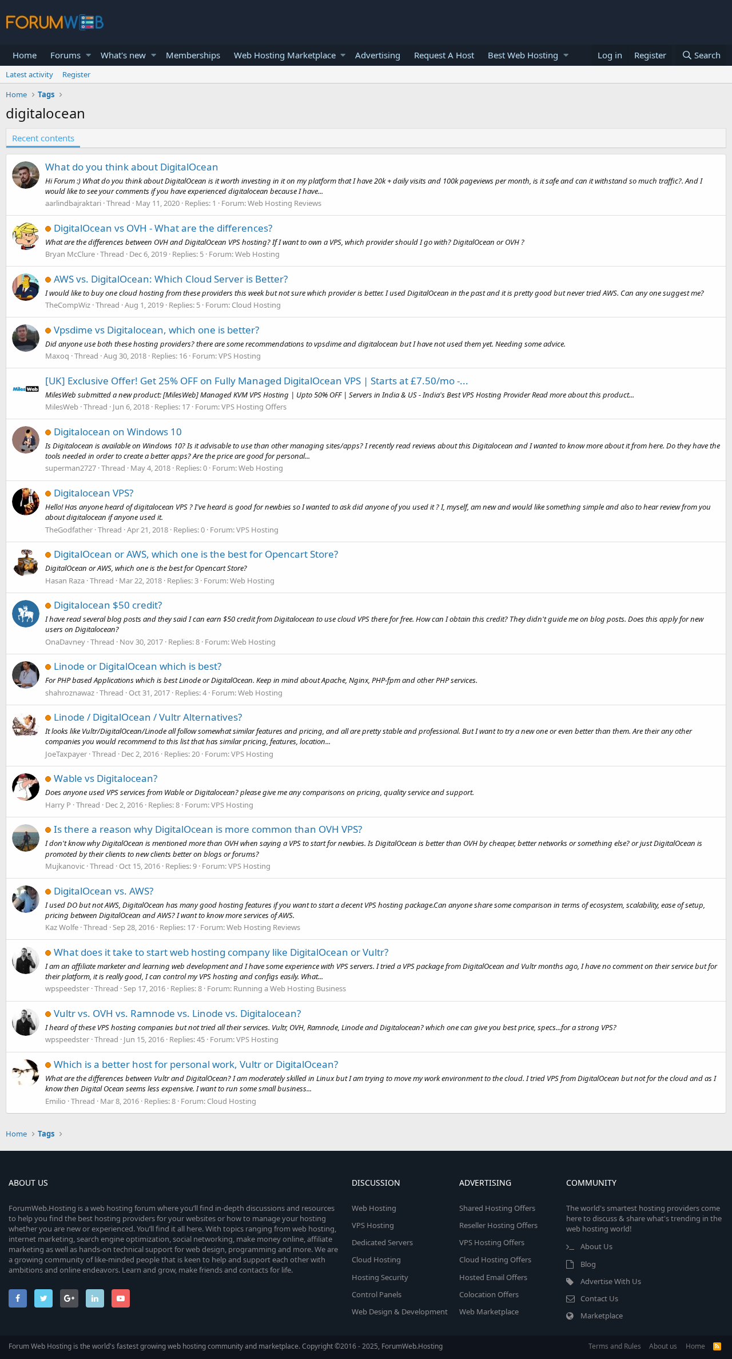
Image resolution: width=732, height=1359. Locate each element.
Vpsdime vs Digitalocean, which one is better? (156, 329)
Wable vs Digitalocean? (105, 778)
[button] (88, 55)
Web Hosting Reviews (284, 203)
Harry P (58, 805)
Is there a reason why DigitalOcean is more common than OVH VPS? (208, 829)
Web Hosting (257, 254)
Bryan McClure (70, 254)
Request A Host (444, 55)
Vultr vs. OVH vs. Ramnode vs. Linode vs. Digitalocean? (177, 1013)
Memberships (193, 55)
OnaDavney (65, 642)
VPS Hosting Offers (254, 407)
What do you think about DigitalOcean (131, 166)
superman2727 (70, 468)
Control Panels (376, 1294)
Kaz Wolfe (61, 927)
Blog (588, 1264)
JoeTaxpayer (66, 754)
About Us (596, 1246)
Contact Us (599, 1298)
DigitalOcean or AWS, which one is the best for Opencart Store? (196, 554)
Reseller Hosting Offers (498, 1225)
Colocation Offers (489, 1294)
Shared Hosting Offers (497, 1208)
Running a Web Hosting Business (289, 988)
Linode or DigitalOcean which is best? (137, 666)
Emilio (55, 1101)
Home (25, 55)
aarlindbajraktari (73, 203)
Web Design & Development (400, 1311)
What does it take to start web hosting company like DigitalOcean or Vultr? (221, 952)
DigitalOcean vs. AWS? (103, 890)
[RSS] (717, 1346)
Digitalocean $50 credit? (108, 604)
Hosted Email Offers (493, 1277)
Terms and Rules (614, 1346)
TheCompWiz (67, 305)
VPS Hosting (239, 356)
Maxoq (57, 356)
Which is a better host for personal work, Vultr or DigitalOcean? (196, 1064)
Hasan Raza (65, 580)
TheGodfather (69, 529)
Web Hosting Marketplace (285, 55)
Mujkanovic (65, 866)
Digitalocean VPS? (93, 492)
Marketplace (601, 1315)
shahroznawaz (69, 693)
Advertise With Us (610, 1281)
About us (663, 1346)
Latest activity (29, 74)
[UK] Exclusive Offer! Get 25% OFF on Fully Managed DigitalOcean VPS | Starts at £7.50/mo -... (256, 380)
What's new (123, 55)
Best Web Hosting (523, 55)
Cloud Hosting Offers (495, 1259)
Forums (65, 55)
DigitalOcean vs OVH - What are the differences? (163, 228)
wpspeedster (67, 988)
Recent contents (43, 138)
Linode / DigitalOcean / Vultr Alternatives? (148, 717)
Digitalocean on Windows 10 (118, 431)
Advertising (377, 55)
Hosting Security (380, 1277)
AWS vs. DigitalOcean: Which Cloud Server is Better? (171, 278)
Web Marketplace (489, 1311)
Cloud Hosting (256, 305)
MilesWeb (61, 407)
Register (76, 74)
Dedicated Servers (382, 1242)
